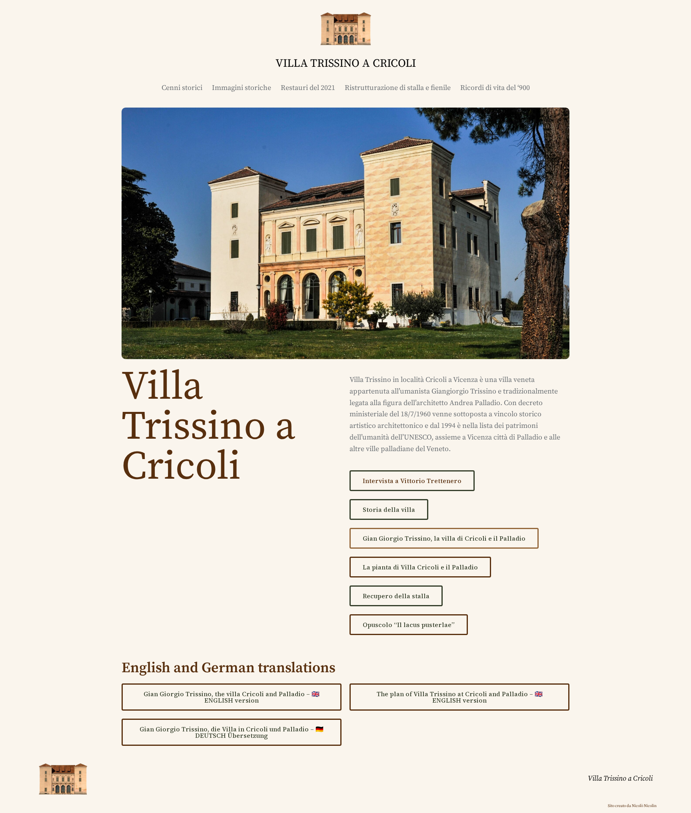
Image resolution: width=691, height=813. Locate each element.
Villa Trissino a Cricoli (620, 778)
